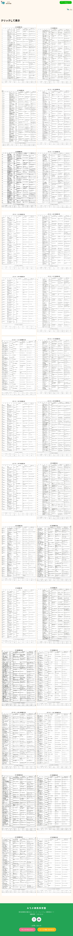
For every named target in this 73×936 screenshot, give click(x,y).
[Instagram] (34, 919)
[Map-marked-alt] (39, 919)
